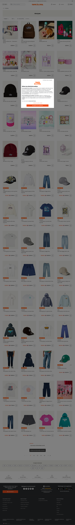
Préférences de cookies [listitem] (37, 103)
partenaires (27, 92)
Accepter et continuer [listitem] (37, 105)
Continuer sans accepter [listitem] (47, 80)
